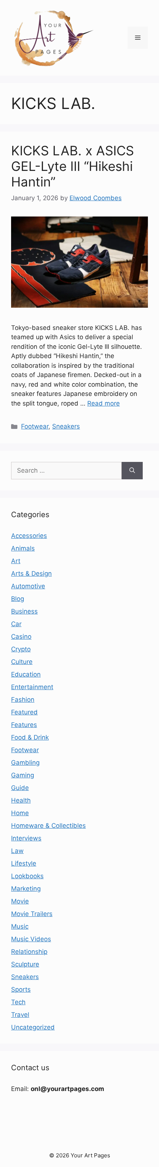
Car (16, 624)
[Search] (132, 471)
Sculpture (25, 964)
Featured (24, 712)
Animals (23, 548)
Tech (18, 1002)
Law (17, 850)
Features (24, 724)
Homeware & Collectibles (48, 825)
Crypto (21, 649)
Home (20, 813)
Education (26, 674)
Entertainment (32, 687)
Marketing (26, 888)
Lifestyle (23, 863)
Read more (103, 403)
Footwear (34, 426)
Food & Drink (30, 737)
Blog (17, 598)
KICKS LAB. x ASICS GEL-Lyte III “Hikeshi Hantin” (72, 166)
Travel (20, 1014)
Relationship (29, 951)
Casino (21, 636)
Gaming (22, 775)
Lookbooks (27, 876)
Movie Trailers (32, 914)
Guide (20, 787)
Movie (20, 901)
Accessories (29, 535)
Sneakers (66, 426)
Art (15, 561)
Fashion (22, 699)
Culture (22, 661)
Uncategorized (33, 1027)
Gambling (25, 762)
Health (21, 800)
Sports (21, 989)
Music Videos (31, 939)
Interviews (26, 838)
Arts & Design (31, 573)
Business (24, 611)
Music (19, 926)
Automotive (28, 586)
